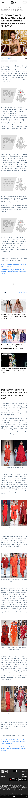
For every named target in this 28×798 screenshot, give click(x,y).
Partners (24, 776)
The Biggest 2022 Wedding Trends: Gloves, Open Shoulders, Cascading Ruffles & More (13, 316)
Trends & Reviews (13, 7)
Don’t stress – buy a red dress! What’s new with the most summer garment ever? (13, 271)
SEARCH (25, 771)
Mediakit (3, 776)
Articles (7, 7)
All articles (21, 292)
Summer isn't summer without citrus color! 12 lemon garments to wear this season (13, 748)
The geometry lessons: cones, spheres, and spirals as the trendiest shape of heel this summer (14, 741)
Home (2, 7)
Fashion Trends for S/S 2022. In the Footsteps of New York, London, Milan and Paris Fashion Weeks (13, 346)
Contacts (22, 774)
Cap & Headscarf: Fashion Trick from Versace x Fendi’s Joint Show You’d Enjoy (14, 370)
